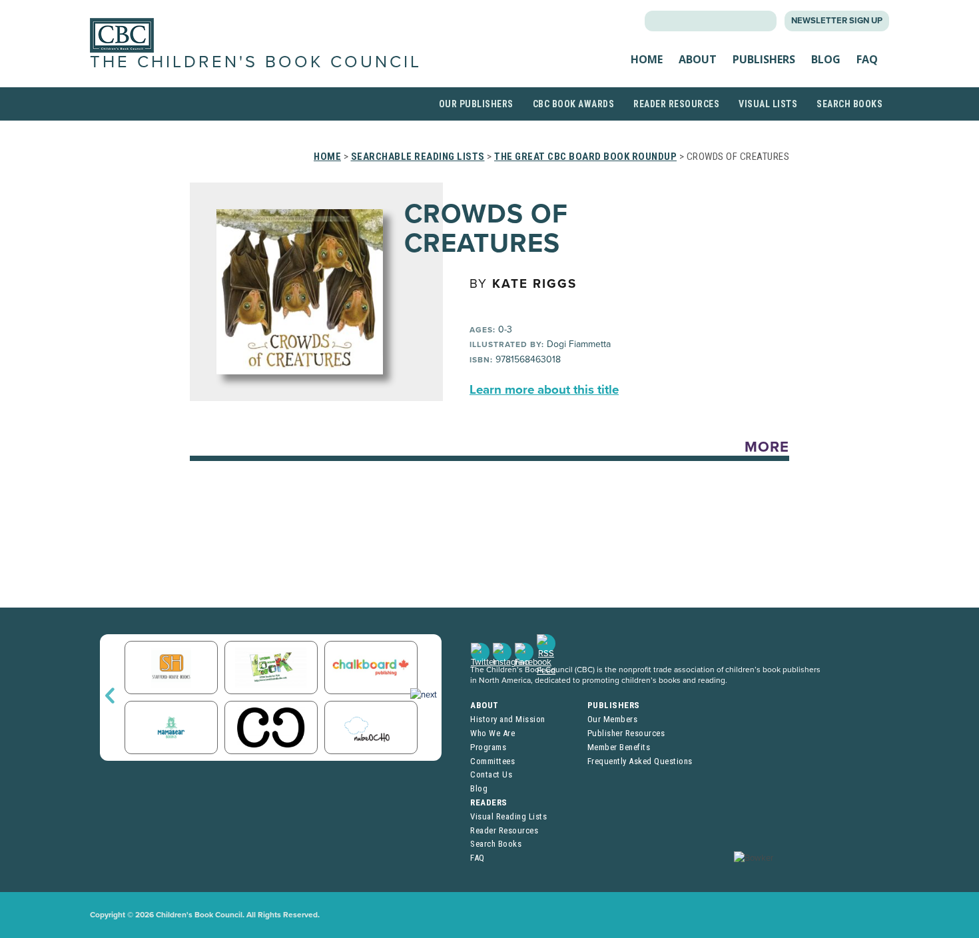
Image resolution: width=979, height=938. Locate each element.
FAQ (867, 59)
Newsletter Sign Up (836, 20)
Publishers (764, 59)
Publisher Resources (626, 733)
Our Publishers (476, 104)
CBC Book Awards (574, 104)
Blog (825, 59)
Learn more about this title (544, 389)
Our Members (612, 719)
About (698, 59)
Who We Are (492, 733)
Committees (492, 761)
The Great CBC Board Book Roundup (585, 157)
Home (647, 59)
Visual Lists (768, 104)
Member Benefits (619, 747)
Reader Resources (676, 104)
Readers (488, 802)
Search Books (849, 104)
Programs (488, 747)
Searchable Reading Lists (418, 157)
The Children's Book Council (256, 62)
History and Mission (507, 719)
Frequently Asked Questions (640, 761)
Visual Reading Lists (508, 816)
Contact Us (491, 774)
